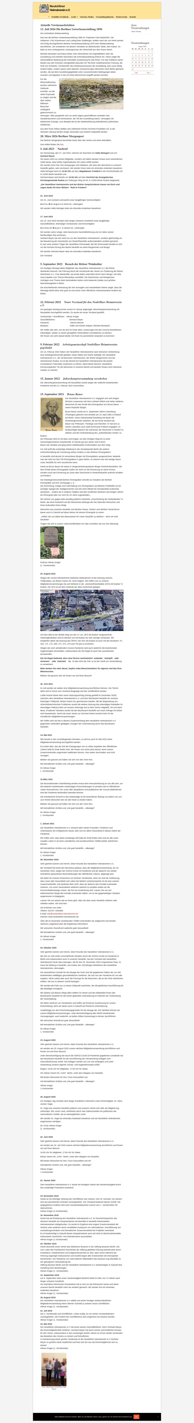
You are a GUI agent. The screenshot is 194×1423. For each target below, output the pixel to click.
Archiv (74, 17)
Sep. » (149, 73)
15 (149, 59)
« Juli (136, 73)
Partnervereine (121, 17)
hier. (62, 144)
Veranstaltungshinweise (105, 17)
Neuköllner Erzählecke (60, 17)
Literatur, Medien (87, 17)
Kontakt (133, 17)
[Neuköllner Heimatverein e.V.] (55, 8)
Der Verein (43, 17)
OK (136, 1417)
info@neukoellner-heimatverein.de (62, 914)
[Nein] (158, 1417)
